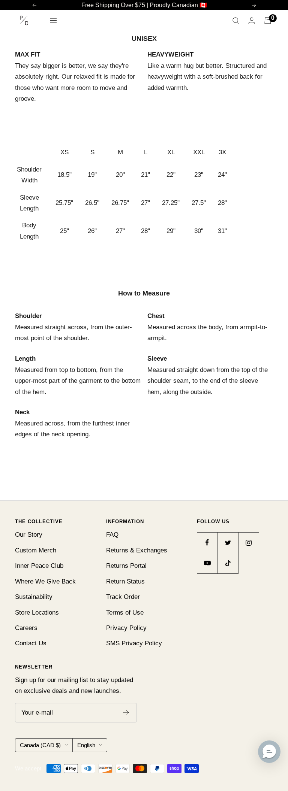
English (86, 745)
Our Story (28, 534)
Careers (26, 627)
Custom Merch (35, 550)
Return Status (125, 581)
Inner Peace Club (39, 565)
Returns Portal (126, 565)
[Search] (235, 20)
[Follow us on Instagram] (248, 542)
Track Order (123, 596)
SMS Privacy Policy (134, 643)
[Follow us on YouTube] (207, 563)
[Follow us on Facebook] (207, 542)
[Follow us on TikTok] (228, 563)
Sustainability (33, 596)
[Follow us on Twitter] (228, 542)
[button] (269, 751)
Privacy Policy (126, 627)
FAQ (112, 534)
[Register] (126, 712)
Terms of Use (125, 612)
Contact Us (30, 643)
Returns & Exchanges (136, 550)
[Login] (251, 20)
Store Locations (37, 612)
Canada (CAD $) (40, 745)
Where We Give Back (45, 581)
